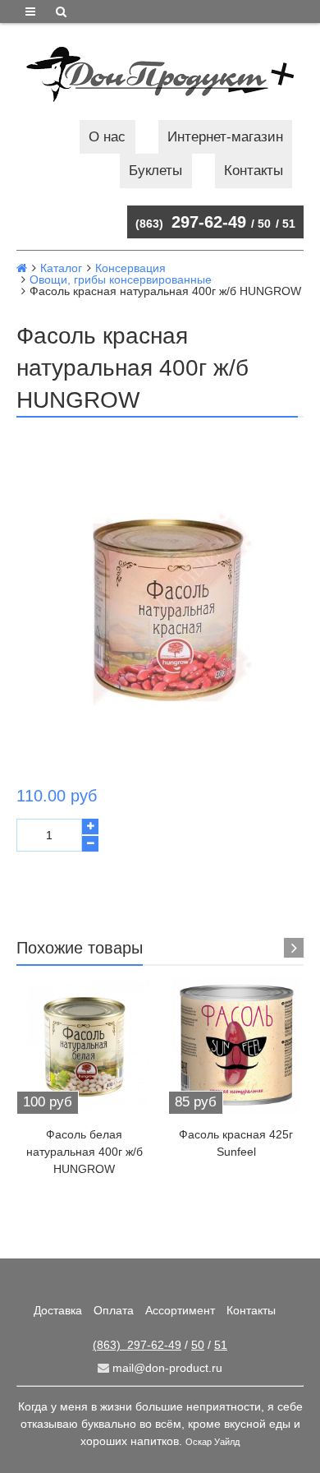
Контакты (253, 170)
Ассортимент (180, 1310)
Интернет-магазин (225, 137)
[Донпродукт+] (160, 74)
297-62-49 (190, 222)
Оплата (114, 1310)
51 (288, 223)
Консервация (130, 268)
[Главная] (21, 268)
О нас (107, 137)
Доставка (58, 1310)
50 (264, 223)
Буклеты (155, 170)
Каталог (61, 268)
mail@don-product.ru (165, 1367)
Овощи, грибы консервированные (121, 279)
